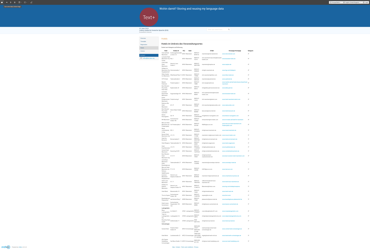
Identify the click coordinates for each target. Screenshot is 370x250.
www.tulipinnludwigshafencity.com (231, 216)
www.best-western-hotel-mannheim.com (233, 156)
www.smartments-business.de (230, 176)
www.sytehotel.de (227, 79)
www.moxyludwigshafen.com (230, 211)
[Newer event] (11, 2)
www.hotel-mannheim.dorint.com (231, 99)
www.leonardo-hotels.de (228, 58)
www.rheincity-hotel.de (228, 221)
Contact (178, 247)
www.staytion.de (226, 64)
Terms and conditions (187, 247)
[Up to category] (7, 2)
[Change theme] (25, 2)
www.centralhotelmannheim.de (230, 151)
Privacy (196, 247)
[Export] (20, 2)
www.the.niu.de (226, 195)
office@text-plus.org (148, 58)
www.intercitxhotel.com (228, 54)
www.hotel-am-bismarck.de (229, 139)
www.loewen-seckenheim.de (230, 204)
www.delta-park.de (227, 88)
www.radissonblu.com (228, 105)
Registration (143, 44)
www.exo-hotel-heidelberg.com (230, 241)
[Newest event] (14, 2)
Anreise (142, 51)
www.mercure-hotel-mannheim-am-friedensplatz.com (232, 124)
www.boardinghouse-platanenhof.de (232, 199)
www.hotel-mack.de (227, 191)
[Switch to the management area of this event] (31, 2)
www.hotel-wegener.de (228, 143)
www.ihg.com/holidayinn (229, 70)
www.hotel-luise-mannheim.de (230, 181)
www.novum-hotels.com (228, 135)
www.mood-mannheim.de (229, 130)
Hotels (142, 48)
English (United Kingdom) (352, 2)
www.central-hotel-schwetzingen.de (232, 229)
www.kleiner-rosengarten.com (230, 116)
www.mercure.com (227, 169)
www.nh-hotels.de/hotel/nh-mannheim (232, 119)
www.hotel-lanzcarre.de (228, 111)
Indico (20, 247)
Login (366, 2)
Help (173, 247)
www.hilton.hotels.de (228, 75)
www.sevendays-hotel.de (229, 162)
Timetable (143, 41)
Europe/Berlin (336, 2)
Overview (143, 38)
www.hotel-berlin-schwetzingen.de (231, 235)
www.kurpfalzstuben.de (228, 147)
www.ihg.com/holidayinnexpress (231, 186)
